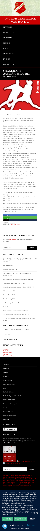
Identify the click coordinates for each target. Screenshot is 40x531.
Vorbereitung (16, 484)
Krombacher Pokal (8, 484)
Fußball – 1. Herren (8, 392)
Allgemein (6, 349)
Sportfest (17, 477)
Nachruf (5, 307)
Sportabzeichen (13, 479)
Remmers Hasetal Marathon (27, 484)
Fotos (4, 388)
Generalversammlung (28, 480)
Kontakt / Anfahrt (8, 412)
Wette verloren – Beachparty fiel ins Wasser (15, 310)
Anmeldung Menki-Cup (10, 269)
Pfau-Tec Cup (19, 480)
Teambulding (6, 485)
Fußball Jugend (7, 352)
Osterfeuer (20, 479)
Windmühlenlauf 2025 (9, 291)
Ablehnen (7, 519)
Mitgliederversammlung (25, 477)
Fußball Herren (15, 224)
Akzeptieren (20, 519)
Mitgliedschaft (7, 380)
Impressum (6, 419)
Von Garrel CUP (7, 354)
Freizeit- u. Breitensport (10, 404)
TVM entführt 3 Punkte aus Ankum (19, 329)
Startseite (6, 364)
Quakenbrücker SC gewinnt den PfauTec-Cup (16, 314)
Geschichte (6, 376)
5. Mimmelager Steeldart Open (12, 303)
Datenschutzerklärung (9, 415)
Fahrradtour (6, 479)
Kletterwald (28, 485)
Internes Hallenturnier (8, 477)
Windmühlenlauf (8, 265)
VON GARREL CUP (9, 400)
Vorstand (5, 372)
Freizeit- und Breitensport (10, 356)
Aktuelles (6, 368)
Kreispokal (12, 480)
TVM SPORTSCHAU (9, 384)
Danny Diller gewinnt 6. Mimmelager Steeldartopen (18, 279)
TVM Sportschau (22, 482)
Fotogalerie (13, 482)
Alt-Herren (13, 485)
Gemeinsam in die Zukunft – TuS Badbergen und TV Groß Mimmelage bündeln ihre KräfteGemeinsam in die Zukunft (20, 259)
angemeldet (12, 239)
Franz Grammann (20, 485)
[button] (6, 215)
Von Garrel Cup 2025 (9, 299)
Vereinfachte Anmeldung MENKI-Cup (14, 283)
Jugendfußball (6, 482)
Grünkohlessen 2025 (9, 295)
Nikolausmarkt (32, 479)
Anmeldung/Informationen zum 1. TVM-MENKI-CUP (18, 287)
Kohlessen (25, 479)
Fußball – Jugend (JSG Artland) (12, 396)
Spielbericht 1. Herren (8, 475)
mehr (32, 519)
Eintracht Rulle (30, 482)
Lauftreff (21, 475)
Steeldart (5, 408)
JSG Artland (6, 480)
